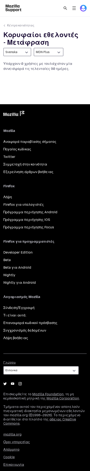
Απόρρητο (11, 449)
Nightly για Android (19, 283)
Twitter (9, 157)
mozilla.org (12, 434)
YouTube (12, 383)
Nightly (9, 275)
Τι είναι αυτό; (14, 315)
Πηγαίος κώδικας (17, 149)
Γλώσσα (9, 362)
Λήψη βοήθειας (15, 338)
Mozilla (13, 114)
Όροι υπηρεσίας (16, 442)
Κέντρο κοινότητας (20, 25)
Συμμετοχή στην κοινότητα (25, 164)
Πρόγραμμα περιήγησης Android (30, 212)
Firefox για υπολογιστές (23, 205)
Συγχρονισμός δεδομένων (24, 330)
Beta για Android (17, 267)
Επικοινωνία (13, 465)
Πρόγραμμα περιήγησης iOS (26, 220)
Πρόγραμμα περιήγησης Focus (28, 227)
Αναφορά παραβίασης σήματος (29, 142)
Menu (74, 8)
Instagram (20, 383)
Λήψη (7, 197)
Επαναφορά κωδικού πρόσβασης (30, 323)
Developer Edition (18, 252)
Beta (7, 260)
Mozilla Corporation (62, 398)
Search (65, 8)
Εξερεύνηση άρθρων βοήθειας (28, 172)
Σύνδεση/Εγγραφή (19, 308)
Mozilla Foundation (48, 394)
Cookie (9, 457)
